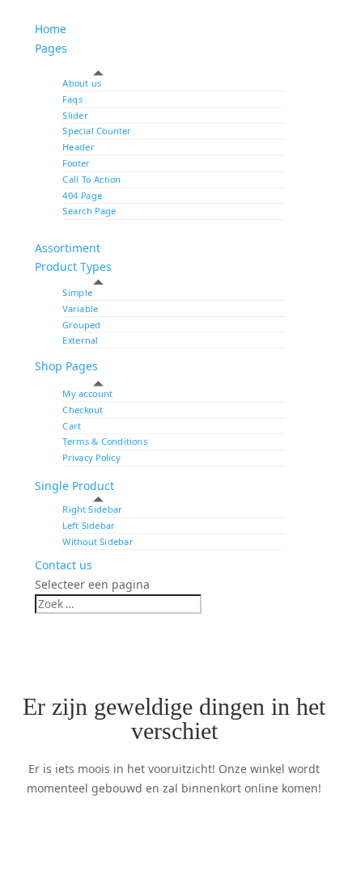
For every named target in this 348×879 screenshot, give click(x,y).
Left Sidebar (88, 525)
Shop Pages (66, 366)
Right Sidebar (92, 509)
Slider (74, 115)
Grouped (81, 324)
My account (87, 393)
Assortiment (67, 248)
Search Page (89, 211)
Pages (51, 48)
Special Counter (96, 131)
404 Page (82, 195)
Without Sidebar (97, 541)
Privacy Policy (91, 457)
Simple (77, 292)
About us (81, 83)
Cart (71, 426)
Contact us (63, 565)
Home (50, 28)
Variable (80, 308)
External (80, 340)
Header (78, 148)
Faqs (72, 99)
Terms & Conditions (104, 442)
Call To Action (91, 179)
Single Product (74, 485)
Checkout (82, 410)
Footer (76, 163)
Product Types (73, 266)
